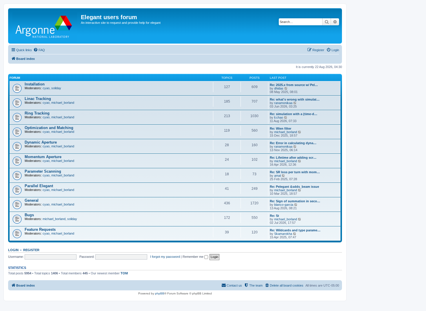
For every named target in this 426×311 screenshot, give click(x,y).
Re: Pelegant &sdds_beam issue (294, 186)
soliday (56, 88)
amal (277, 175)
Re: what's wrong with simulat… (295, 99)
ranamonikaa (283, 103)
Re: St (274, 215)
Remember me (193, 256)
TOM (124, 273)
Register (31, 250)
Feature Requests (40, 229)
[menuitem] (39, 50)
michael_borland (62, 102)
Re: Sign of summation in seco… (295, 201)
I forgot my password (165, 256)
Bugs (29, 215)
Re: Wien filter (280, 128)
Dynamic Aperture (41, 142)
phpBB (159, 293)
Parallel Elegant (39, 186)
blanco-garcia (283, 204)
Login (13, 250)
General (32, 200)
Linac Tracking (38, 98)
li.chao (278, 117)
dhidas (278, 88)
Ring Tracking (37, 113)
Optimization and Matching (49, 128)
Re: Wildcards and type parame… (295, 230)
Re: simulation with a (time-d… (293, 114)
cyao (46, 88)
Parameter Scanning (43, 171)
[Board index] (45, 26)
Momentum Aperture (43, 157)
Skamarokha (283, 233)
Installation (35, 84)
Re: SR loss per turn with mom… (295, 172)
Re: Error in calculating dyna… (293, 143)
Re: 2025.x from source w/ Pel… (294, 85)
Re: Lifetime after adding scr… (293, 157)
